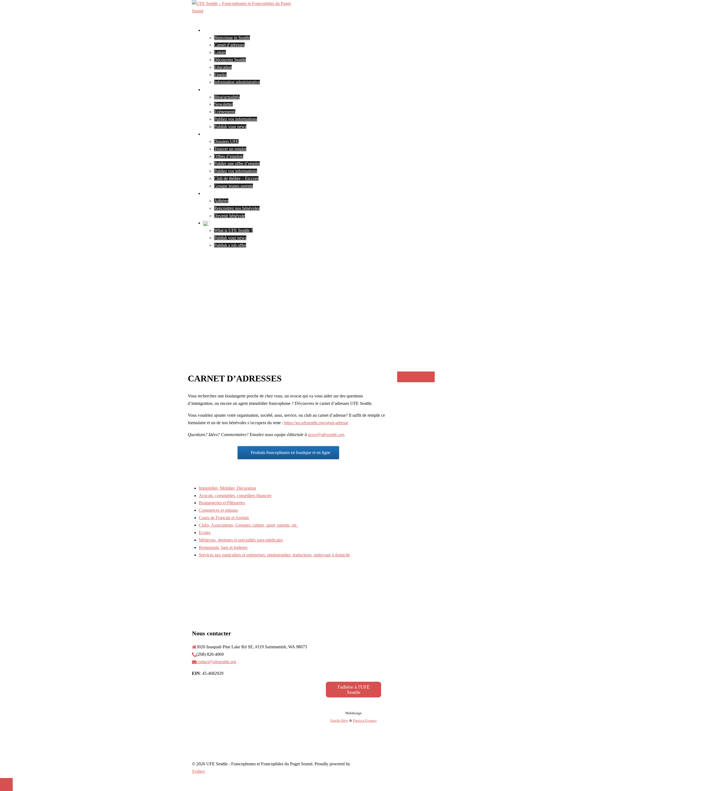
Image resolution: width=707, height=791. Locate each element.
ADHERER (416, 377)
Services (210, 134)
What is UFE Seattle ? (233, 230)
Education (223, 67)
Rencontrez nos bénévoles (237, 208)
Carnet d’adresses (229, 45)
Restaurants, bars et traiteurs (223, 547)
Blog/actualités (227, 97)
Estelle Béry (339, 720)
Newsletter (223, 104)
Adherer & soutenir (220, 193)
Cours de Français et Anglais (224, 517)
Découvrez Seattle (230, 59)
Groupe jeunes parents (233, 186)
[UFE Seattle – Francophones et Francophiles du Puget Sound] (247, 11)
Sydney (198, 771)
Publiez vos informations (235, 119)
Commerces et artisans (218, 510)
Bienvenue (212, 30)
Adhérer (221, 200)
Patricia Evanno (365, 720)
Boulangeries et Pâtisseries (222, 502)
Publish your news (230, 126)
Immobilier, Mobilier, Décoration (227, 488)
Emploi (220, 74)
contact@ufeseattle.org (216, 661)
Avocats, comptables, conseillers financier (235, 495)
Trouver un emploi (230, 149)
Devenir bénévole (229, 215)
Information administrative (237, 82)
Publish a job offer (230, 245)
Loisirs (220, 52)
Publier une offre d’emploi (237, 163)
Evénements (224, 111)
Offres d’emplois (228, 156)
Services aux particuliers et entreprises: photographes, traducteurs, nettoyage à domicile (274, 555)
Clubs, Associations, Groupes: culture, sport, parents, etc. (248, 525)
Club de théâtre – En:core (236, 178)
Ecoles (204, 532)
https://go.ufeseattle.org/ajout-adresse (316, 422)
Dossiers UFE (226, 141)
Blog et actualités (218, 89)
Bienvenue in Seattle (232, 37)
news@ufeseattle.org (326, 434)
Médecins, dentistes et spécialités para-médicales (241, 540)
